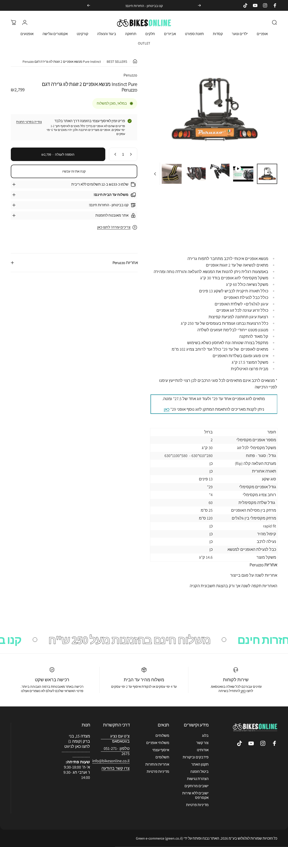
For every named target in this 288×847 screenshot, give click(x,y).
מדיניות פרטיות (197, 805)
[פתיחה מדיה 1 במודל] (213, 109)
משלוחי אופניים (157, 743)
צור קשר (202, 743)
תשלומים (162, 757)
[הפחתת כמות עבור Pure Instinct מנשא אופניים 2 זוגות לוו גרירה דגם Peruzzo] (132, 154)
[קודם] (199, 5)
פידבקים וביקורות (196, 757)
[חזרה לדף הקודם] (135, 61)
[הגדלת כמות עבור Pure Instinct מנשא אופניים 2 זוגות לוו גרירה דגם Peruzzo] (114, 154)
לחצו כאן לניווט (77, 746)
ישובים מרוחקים (196, 786)
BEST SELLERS (117, 61)
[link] (111, 761)
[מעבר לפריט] (267, 174)
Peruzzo (130, 75)
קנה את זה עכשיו (74, 171)
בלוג (205, 735)
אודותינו (203, 750)
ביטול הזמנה (199, 771)
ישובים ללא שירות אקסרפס (195, 795)
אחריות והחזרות (157, 764)
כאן (166, 409)
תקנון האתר (200, 764)
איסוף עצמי (160, 750)
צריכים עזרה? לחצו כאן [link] (113, 227)
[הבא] (89, 5)
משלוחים (162, 735)
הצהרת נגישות (198, 779)
